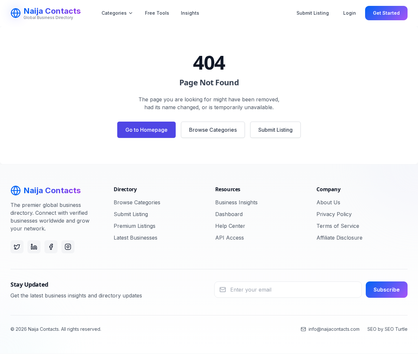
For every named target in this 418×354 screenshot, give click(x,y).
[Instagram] (67, 246)
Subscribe (387, 289)
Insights (190, 13)
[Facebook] (50, 246)
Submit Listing (313, 13)
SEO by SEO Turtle (387, 329)
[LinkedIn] (33, 246)
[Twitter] (17, 246)
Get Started (386, 13)
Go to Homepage (146, 129)
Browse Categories (213, 129)
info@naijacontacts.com (334, 329)
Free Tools (157, 13)
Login (349, 13)
